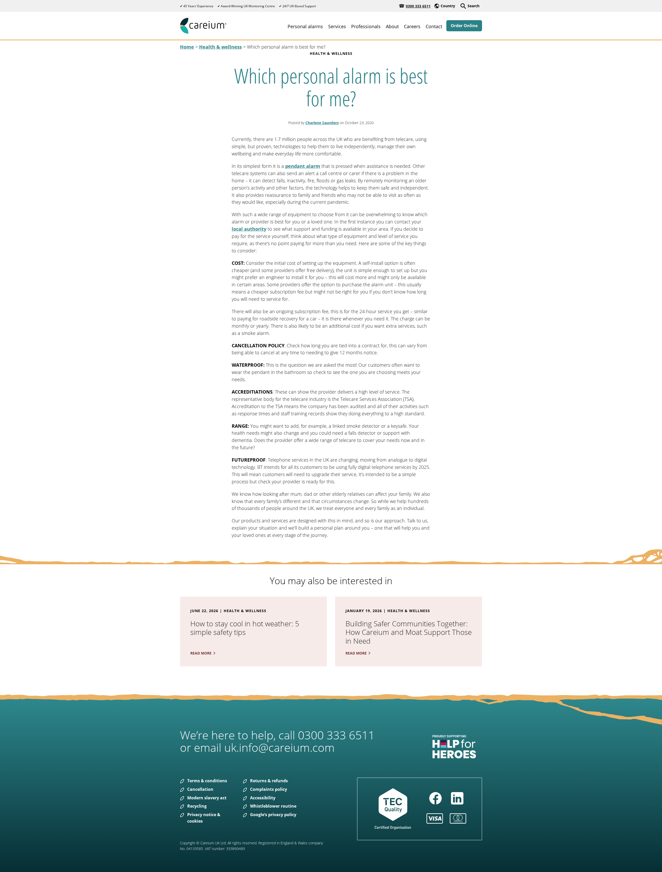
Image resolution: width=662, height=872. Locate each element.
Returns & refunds (269, 781)
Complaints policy (268, 789)
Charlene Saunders (322, 122)
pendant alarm (302, 166)
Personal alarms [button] (305, 26)
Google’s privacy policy (273, 814)
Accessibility (262, 798)
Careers (412, 26)
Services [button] (337, 26)
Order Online (464, 25)
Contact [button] (434, 26)
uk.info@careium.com (279, 747)
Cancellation (200, 789)
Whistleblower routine (273, 806)
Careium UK (203, 25)
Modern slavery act (207, 798)
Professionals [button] (366, 26)
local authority (249, 229)
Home (187, 47)
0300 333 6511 (418, 6)
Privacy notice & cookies (203, 818)
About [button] (392, 26)
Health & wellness (220, 47)
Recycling (197, 806)
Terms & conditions (207, 781)
